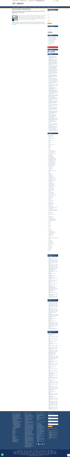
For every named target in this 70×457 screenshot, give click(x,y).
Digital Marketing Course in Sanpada (53, 265)
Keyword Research (50, 195)
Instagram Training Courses (17, 424)
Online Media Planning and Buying (52, 209)
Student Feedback (50, 233)
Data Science (50, 154)
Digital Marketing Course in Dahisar (53, 377)
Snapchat (49, 230)
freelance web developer (21, 23)
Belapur (37, 451)
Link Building (50, 198)
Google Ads (50, 173)
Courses (18, 7)
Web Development (50, 242)
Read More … (33, 19)
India (24, 451)
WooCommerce (50, 247)
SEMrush (49, 223)
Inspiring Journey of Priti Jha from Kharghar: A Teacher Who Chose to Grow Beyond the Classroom (53, 70)
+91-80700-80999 (15, 0)
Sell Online (49, 221)
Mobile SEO (50, 205)
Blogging (49, 146)
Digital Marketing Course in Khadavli (53, 314)
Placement (48, 7)
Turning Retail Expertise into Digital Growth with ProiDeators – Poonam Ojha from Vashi (53, 85)
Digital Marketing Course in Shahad (53, 325)
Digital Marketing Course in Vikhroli (53, 388)
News (53, 7)
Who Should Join (24, 7)
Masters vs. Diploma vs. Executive (18, 451)
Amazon (49, 137)
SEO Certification (15, 420)
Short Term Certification (51, 41)
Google (49, 172)
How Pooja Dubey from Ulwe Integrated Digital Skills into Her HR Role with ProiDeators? (53, 88)
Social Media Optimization (51, 232)
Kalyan (27, 451)
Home (14, 7)
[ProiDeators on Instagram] (44, 444)
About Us (14, 430)
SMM (49, 227)
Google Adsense (50, 174)
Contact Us (49, 44)
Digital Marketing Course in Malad (52, 358)
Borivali (51, 451)
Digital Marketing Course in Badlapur (53, 315)
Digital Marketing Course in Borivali (53, 372)
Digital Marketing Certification (52, 159)
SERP (49, 226)
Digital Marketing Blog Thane (25, 454)
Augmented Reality (50, 140)
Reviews (30, 7)
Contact (43, 7)
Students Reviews (50, 234)
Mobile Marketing (50, 204)
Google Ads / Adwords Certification (17, 421)
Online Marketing (50, 208)
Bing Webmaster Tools (51, 144)
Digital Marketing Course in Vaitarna (53, 387)
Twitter (49, 239)
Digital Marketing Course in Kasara (53, 311)
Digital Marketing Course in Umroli (52, 403)
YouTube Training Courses (17, 427)
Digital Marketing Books (51, 157)
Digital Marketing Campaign (52, 158)
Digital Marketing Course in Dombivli (53, 305)
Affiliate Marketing (50, 136)
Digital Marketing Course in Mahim (53, 347)
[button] (2, 454)
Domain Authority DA (51, 165)
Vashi (40, 451)
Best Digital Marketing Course (40, 0)
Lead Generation (50, 197)
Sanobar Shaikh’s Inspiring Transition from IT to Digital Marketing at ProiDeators (53, 73)
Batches (35, 7)
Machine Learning (50, 202)
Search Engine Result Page (51, 220)
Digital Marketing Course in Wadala (53, 288)
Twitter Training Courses (17, 425)
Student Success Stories (16, 439)
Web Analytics (50, 241)
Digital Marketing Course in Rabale (53, 260)
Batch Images (14, 432)
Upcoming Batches (15, 436)
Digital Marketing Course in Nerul (52, 268)
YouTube (15, 23)
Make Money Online (51, 203)
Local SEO (49, 201)
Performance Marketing (51, 214)
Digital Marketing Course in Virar (52, 386)
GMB (49, 171)
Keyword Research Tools (51, 196)
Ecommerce (50, 167)
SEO (49, 224)
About (39, 7)
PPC (49, 215)
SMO (49, 228)
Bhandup (55, 451)
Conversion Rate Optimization (52, 153)
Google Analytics (50, 178)
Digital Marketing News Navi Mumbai (44, 454)
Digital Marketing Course (51, 162)
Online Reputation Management (52, 210)
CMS (49, 149)
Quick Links (54, 0)
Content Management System (52, 151)
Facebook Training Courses (17, 423)
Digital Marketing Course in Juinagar (53, 267)
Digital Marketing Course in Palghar (53, 404)
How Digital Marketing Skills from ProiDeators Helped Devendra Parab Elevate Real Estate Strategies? (53, 91)
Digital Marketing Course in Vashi (52, 266)
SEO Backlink (50, 225)
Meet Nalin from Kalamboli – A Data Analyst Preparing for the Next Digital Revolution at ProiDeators (53, 60)
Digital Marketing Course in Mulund (53, 350)
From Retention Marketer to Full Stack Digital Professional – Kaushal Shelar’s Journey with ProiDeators (53, 119)
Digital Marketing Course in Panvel (52, 277)
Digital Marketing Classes (51, 160)
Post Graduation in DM (51, 42)
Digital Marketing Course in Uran (52, 289)
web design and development (40, 23)
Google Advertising (50, 175)
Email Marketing (50, 168)
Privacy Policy (25, 450)
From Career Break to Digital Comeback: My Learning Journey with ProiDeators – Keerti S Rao (52, 130)
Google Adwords (50, 176)
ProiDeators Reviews (51, 216)
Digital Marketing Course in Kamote (53, 296)
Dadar (49, 451)
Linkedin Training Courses (17, 426)
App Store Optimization (51, 138)
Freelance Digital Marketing (52, 170)
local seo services (26, 23)
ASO (49, 139)
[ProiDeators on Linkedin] (40, 444)
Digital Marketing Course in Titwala (53, 323)
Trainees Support (39, 424)
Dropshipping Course (51, 166)
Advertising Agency (50, 135)
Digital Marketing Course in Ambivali (53, 324)
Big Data (49, 142)
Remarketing (50, 217)
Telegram (49, 235)
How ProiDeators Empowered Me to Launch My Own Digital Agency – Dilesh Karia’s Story (53, 124)
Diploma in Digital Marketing (52, 38)
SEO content (34, 23)
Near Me (46, 451)
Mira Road (30, 451)
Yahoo (12, 23)
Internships (14, 438)
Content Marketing (50, 152)
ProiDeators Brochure (36, 450)
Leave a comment (14, 24)
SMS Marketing (50, 229)
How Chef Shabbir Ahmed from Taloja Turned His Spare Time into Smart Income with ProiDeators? (52, 79)
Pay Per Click (50, 213)
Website (49, 244)
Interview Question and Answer (41, 426)
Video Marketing (50, 240)
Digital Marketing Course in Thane (52, 302)
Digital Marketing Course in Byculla (53, 398)
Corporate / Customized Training (17, 418)
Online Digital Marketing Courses (52, 207)
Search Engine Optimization (52, 219)
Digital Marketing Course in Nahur (52, 351)
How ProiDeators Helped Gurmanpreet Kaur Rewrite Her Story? (52, 121)
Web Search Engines (51, 243)
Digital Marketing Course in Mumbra (53, 309)
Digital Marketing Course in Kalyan (52, 303)
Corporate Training (50, 43)
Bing (49, 143)
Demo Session (15, 431)
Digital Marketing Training (51, 164)
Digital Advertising (50, 155)
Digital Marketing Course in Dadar (52, 393)
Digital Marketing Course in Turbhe (53, 264)
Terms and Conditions (20, 450)
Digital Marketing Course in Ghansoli (53, 261)
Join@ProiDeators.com (23, 0)
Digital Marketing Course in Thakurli (53, 304)
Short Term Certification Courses (17, 417)
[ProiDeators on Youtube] (42, 444)
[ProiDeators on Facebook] (37, 444)
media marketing (31, 23)
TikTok (49, 236)
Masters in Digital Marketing (52, 37)
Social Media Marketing (51, 231)
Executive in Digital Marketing (52, 39)
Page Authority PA (50, 212)
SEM (49, 222)
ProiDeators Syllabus (43, 450)
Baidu (49, 141)
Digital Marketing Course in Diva (52, 308)
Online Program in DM (51, 40)
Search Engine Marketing (51, 218)
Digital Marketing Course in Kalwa (52, 310)
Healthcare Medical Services (40, 438)
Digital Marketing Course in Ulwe (52, 297)
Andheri (43, 451)
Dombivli (34, 451)
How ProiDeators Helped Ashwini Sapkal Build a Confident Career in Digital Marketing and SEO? (52, 127)
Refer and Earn (30, 450)
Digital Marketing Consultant (52, 161)
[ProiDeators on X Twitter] (38, 444)
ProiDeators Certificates (50, 450)
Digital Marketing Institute (51, 163)
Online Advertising (50, 206)
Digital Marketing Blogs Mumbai (34, 454)
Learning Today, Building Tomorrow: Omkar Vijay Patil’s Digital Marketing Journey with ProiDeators (53, 95)
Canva (49, 147)
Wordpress (49, 248)
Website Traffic (50, 245)
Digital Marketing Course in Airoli (52, 259)
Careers (14, 435)
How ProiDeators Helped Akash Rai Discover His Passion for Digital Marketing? (53, 105)
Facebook (49, 169)
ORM (49, 211)
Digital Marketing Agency (40, 427)
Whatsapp (49, 246)
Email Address (50, 29)
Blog (49, 145)
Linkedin (49, 199)
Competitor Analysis (51, 150)
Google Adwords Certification (52, 177)
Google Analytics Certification (52, 179)
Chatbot (49, 148)
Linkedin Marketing (50, 200)
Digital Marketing (50, 156)
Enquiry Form (38, 423)
